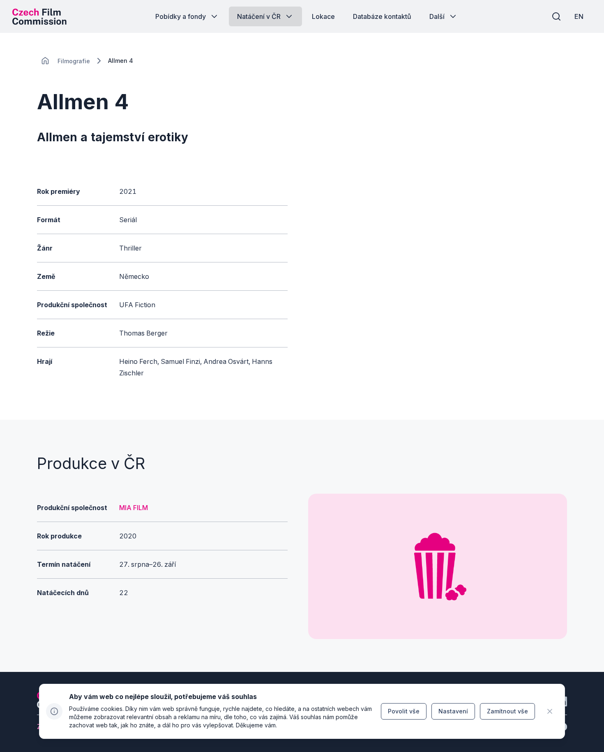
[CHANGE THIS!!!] (45, 61)
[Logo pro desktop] (39, 16)
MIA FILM (133, 508)
